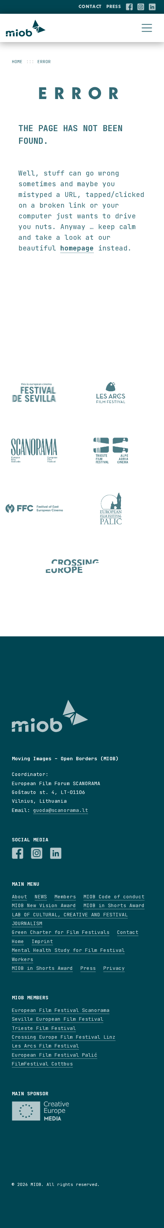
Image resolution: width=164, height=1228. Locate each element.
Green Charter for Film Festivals (60, 932)
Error (44, 61)
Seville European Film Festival (57, 1019)
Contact (90, 6)
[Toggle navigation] (147, 28)
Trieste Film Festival (44, 1028)
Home (17, 61)
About (19, 896)
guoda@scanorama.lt (60, 810)
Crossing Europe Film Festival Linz (64, 1037)
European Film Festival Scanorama (60, 1010)
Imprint (42, 941)
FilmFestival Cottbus (42, 1063)
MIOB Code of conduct (114, 896)
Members (65, 896)
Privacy (114, 968)
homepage (77, 248)
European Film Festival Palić (54, 1055)
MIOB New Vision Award (44, 905)
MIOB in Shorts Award (114, 905)
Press (113, 6)
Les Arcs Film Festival (45, 1046)
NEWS (41, 896)
